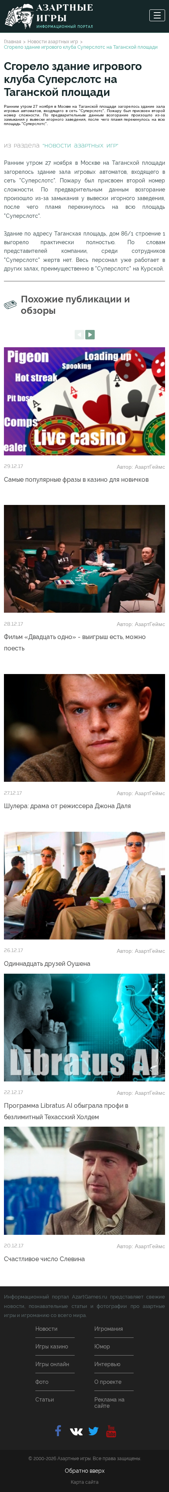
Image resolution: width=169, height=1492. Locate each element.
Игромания (108, 1329)
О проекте (107, 1382)
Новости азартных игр (53, 41)
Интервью (107, 1364)
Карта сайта (85, 1482)
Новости (46, 1329)
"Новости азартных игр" (80, 146)
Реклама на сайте (109, 1402)
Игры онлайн (52, 1364)
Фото (41, 1382)
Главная (12, 41)
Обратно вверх (85, 1471)
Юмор (102, 1346)
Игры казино (51, 1346)
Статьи (44, 1399)
